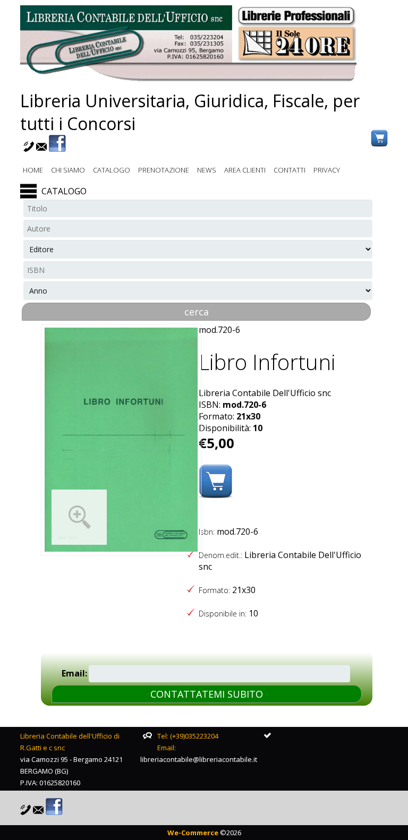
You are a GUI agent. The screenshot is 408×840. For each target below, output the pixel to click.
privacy (326, 170)
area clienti (245, 170)
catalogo (111, 170)
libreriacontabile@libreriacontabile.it (198, 759)
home (33, 170)
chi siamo (68, 170)
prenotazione (163, 170)
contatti (289, 170)
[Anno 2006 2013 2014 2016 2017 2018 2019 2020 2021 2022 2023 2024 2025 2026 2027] (198, 290)
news (206, 170)
